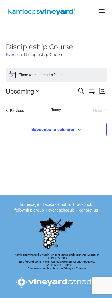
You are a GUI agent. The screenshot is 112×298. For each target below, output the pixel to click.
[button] (101, 10)
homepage (30, 204)
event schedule (61, 210)
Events (12, 54)
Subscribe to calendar (52, 129)
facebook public (57, 204)
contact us (88, 210)
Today (56, 109)
